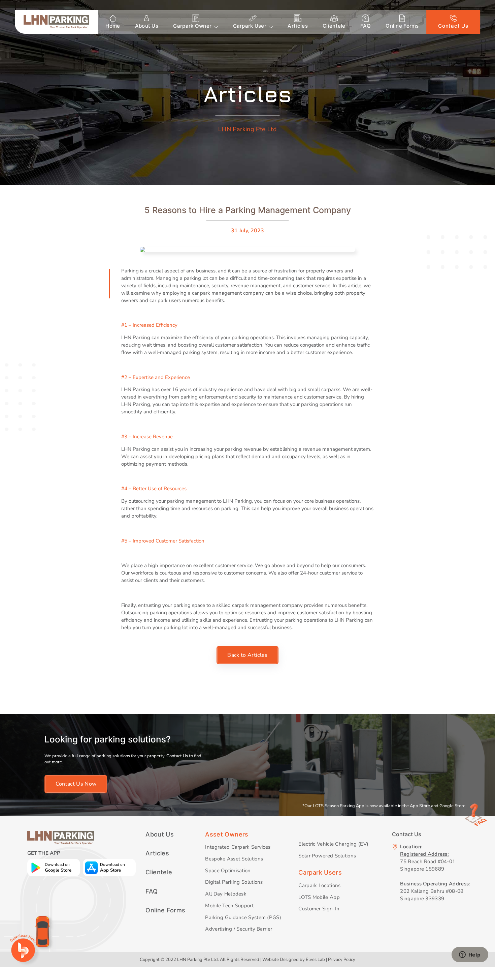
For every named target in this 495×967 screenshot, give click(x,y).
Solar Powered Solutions (327, 855)
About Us (146, 26)
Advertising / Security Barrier (238, 929)
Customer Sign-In (318, 908)
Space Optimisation (228, 870)
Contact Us (453, 26)
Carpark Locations (319, 885)
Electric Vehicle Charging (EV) (333, 844)
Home (112, 26)
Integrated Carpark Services (237, 847)
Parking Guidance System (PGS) (243, 917)
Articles (297, 26)
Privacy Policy (341, 960)
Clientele (334, 26)
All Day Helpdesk (225, 893)
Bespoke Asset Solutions (234, 858)
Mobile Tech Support (229, 905)
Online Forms (402, 26)
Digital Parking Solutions (234, 882)
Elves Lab (315, 960)
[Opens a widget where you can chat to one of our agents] (469, 955)
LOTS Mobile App (318, 897)
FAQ (365, 26)
